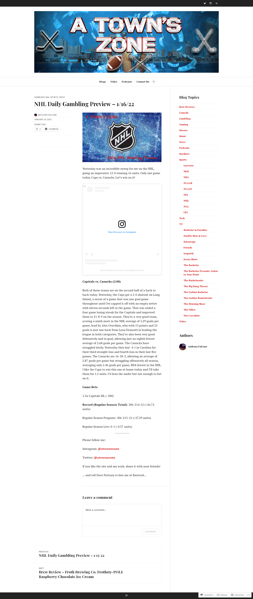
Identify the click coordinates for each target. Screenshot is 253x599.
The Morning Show (194, 303)
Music (182, 136)
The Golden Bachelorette (198, 298)
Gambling (39, 97)
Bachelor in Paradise (195, 230)
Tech (182, 218)
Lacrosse (189, 165)
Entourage (189, 241)
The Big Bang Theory (196, 286)
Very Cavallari (192, 315)
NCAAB (188, 183)
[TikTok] (216, 3)
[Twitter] (205, 3)
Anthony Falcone (47, 115)
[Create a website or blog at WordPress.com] (126, 595)
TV (181, 224)
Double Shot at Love (195, 235)
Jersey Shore (191, 259)
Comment (150, 531)
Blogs (102, 81)
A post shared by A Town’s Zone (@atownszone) (122, 270)
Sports (54, 97)
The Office (190, 309)
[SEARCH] (154, 81)
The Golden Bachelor (196, 292)
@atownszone (108, 449)
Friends (188, 247)
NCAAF (188, 189)
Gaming (183, 124)
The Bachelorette (193, 280)
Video (113, 81)
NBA (186, 177)
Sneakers (184, 153)
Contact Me (142, 81)
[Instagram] (210, 3)
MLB (186, 171)
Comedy (183, 112)
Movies (183, 130)
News (182, 142)
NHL (47, 97)
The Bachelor (191, 265)
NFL (186, 194)
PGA (186, 206)
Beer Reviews (187, 106)
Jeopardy (189, 253)
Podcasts (127, 81)
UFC (186, 212)
